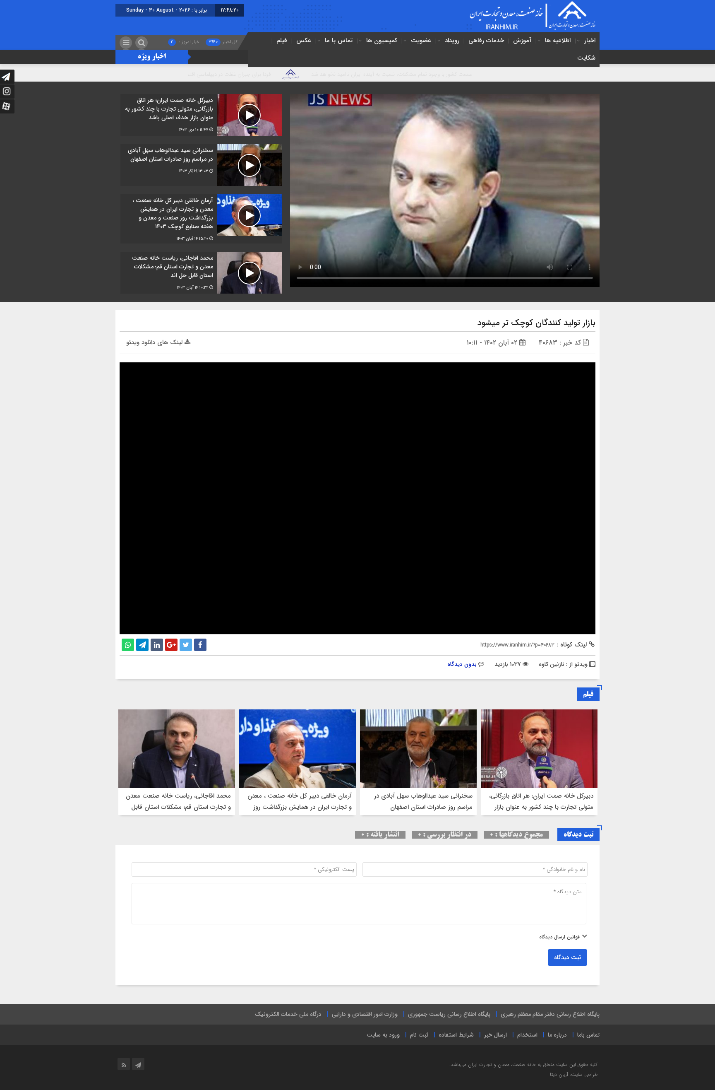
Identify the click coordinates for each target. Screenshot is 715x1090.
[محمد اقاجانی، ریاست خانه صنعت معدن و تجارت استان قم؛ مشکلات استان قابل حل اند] (201, 273)
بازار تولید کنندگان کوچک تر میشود (536, 322)
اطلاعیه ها (558, 41)
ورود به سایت (383, 1034)
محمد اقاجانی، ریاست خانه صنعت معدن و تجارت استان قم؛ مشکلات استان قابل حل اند (178, 807)
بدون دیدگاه (462, 664)
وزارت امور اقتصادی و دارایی (365, 1014)
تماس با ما (339, 41)
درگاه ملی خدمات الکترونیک (288, 1014)
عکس (303, 41)
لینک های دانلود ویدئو (155, 342)
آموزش (522, 41)
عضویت (421, 41)
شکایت (586, 58)
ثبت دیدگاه (567, 957)
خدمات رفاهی (486, 41)
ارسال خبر (495, 1034)
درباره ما (557, 1034)
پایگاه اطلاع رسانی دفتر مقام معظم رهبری (550, 1014)
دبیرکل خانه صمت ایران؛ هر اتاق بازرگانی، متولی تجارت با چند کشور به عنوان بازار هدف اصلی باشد (541, 807)
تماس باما (588, 1034)
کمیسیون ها (381, 41)
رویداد (452, 41)
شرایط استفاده (456, 1034)
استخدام (527, 1034)
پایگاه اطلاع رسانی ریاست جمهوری (449, 1014)
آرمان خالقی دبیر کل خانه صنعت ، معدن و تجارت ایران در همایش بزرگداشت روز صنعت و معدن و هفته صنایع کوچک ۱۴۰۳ (298, 807)
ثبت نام (419, 1034)
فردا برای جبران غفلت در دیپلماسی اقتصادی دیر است (282, 74)
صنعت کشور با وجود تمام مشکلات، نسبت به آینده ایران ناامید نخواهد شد (460, 74)
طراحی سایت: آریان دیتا (573, 1074)
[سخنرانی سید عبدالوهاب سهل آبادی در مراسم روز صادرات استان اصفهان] (201, 165)
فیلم (281, 41)
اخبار (589, 41)
